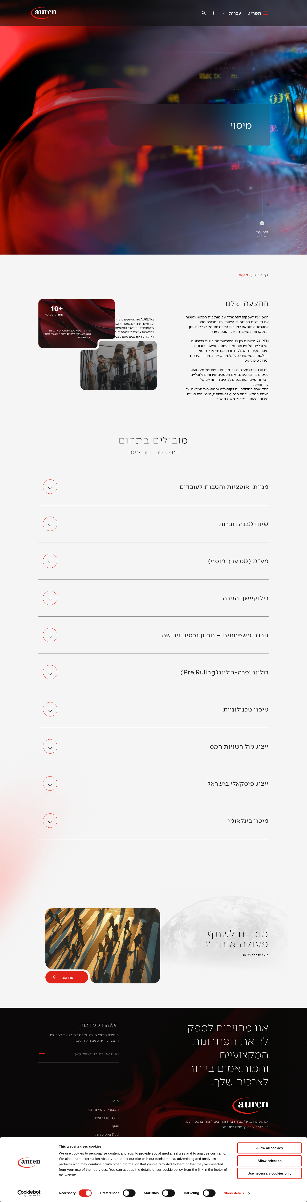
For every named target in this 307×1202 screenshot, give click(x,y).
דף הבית (261, 274)
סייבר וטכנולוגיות (107, 1117)
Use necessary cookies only (269, 1173)
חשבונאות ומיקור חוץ (103, 1109)
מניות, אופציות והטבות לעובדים (224, 486)
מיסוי (115, 1101)
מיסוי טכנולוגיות (246, 709)
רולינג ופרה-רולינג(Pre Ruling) (224, 672)
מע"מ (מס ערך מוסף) (238, 560)
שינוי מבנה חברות (244, 523)
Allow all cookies (269, 1148)
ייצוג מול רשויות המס (239, 746)
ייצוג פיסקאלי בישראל (238, 783)
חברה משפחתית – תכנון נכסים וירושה (215, 635)
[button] (232, 13)
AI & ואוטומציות (107, 1134)
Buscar (203, 13)
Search (42, 1053)
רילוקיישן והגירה (246, 598)
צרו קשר (67, 977)
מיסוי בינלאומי (248, 820)
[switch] (129, 1193)
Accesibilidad (213, 12)
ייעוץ (115, 1126)
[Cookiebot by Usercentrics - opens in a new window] (29, 1193)
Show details (234, 1193)
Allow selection (270, 1161)
